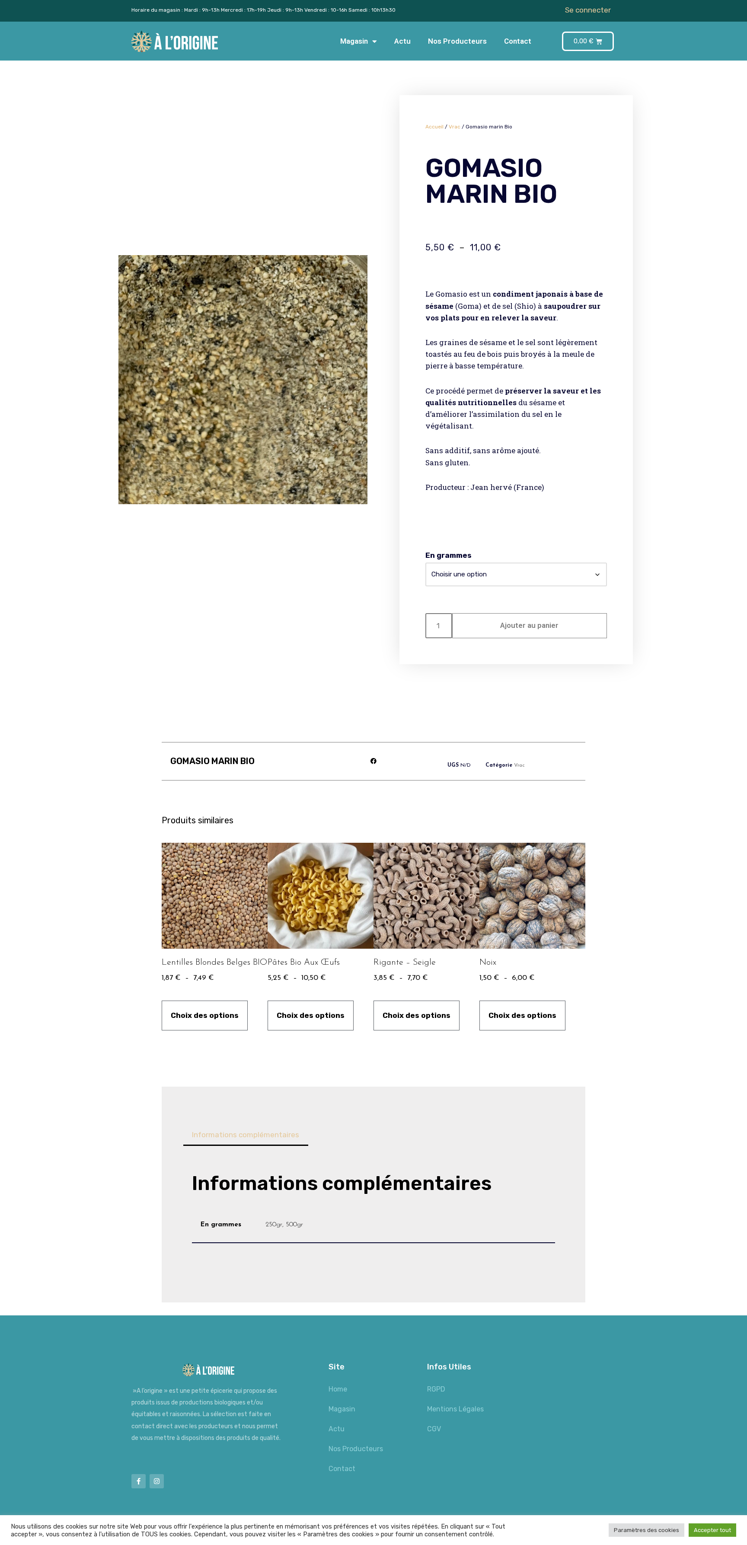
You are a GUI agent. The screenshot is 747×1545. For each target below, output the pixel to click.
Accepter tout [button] (712, 1530)
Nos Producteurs (457, 41)
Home (338, 1389)
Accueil (434, 127)
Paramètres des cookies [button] (646, 1530)
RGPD (436, 1389)
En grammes (448, 555)
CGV (434, 1429)
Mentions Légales (455, 1409)
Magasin (354, 41)
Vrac (454, 127)
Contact (517, 41)
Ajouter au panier (529, 625)
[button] (373, 761)
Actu (402, 41)
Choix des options (205, 1015)
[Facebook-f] (138, 1481)
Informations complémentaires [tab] (245, 1134)
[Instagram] (157, 1481)
